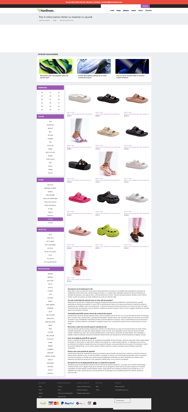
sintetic (50, 216)
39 (42, 103)
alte (50, 234)
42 (42, 106)
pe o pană (50, 241)
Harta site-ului (62, 396)
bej (50, 132)
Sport (40, 396)
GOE (50, 294)
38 (59, 99)
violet (50, 173)
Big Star (50, 280)
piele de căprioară (50, 198)
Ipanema (50, 308)
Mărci (140, 10)
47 (59, 110)
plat (50, 255)
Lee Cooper (50, 315)
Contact (60, 386)
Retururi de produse (82, 390)
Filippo (50, 291)
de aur (50, 135)
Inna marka (50, 305)
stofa (50, 223)
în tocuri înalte (50, 262)
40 (50, 103)
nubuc (50, 191)
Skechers (50, 363)
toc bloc (50, 258)
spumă (50, 219)
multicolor (50, 152)
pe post (50, 248)
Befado (50, 277)
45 (42, 110)
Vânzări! (148, 10)
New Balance (50, 322)
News (50, 325)
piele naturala (50, 205)
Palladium (50, 335)
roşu (50, 166)
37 (50, 99)
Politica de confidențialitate (65, 393)
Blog (97, 386)
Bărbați (41, 393)
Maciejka (50, 318)
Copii (40, 386)
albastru (50, 125)
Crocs (50, 287)
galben (50, 138)
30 (42, 92)
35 (59, 96)
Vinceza (50, 366)
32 (59, 92)
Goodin (50, 298)
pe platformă (50, 245)
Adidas (50, 274)
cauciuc (50, 185)
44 (59, 106)
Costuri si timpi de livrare (83, 386)
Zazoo (50, 370)
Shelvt (50, 359)
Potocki (50, 339)
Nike (50, 329)
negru (50, 156)
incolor (50, 145)
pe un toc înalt (50, 252)
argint (50, 128)
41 (59, 103)
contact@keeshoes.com (111, 2)
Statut (59, 390)
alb (50, 121)
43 (50, 106)
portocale (50, 159)
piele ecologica (50, 202)
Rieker (50, 346)
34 (50, 96)
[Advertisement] (59, 38)
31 (50, 92)
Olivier (50, 332)
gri (50, 142)
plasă (50, 209)
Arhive (97, 390)
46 (50, 110)
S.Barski (50, 349)
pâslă (50, 212)
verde (50, 169)
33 (42, 96)
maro (50, 149)
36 (42, 99)
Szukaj (145, 6)
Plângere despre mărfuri (83, 393)
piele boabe (50, 195)
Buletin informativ (120, 386)
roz (50, 163)
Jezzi (50, 311)
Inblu (50, 301)
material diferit (50, 188)
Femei (40, 390)
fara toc (50, 238)
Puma (50, 342)
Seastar (50, 353)
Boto (50, 284)
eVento (50, 373)
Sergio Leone (50, 356)
